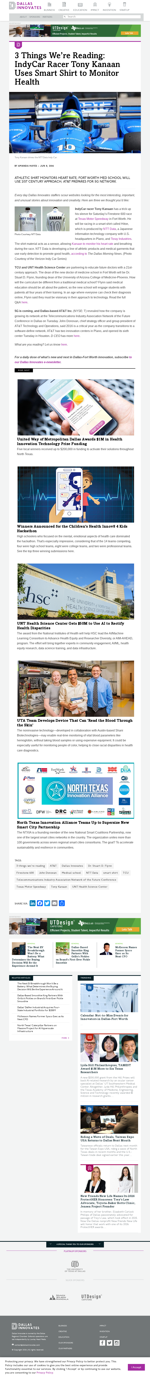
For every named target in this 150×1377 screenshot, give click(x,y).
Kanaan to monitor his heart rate (92, 243)
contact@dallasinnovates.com (27, 1345)
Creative (64, 10)
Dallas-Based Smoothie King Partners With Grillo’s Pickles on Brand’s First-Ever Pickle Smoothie (40, 998)
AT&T (53, 865)
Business (49, 10)
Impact (95, 10)
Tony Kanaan (59, 886)
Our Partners (65, 1348)
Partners (47, 17)
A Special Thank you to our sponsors (75, 1244)
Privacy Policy (45, 1372)
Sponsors (34, 17)
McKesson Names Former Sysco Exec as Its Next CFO (40, 1018)
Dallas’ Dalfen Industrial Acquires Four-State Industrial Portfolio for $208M (38, 1009)
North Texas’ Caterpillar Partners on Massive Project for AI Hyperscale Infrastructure (37, 1028)
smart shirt (110, 872)
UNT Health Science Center (90, 886)
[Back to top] (138, 1356)
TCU (126, 872)
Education (80, 10)
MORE (64, 1038)
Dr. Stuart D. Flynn (100, 865)
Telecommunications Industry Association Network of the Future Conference (66, 879)
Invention (109, 10)
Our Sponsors (66, 1343)
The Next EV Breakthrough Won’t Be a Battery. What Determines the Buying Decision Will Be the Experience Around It (28, 956)
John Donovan (48, 872)
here (24, 302)
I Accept (136, 1367)
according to (79, 253)
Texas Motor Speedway (93, 218)
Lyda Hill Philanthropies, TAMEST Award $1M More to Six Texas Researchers (105, 1069)
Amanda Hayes (27, 166)
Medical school (71, 872)
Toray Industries (121, 238)
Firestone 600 (25, 872)
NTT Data (109, 228)
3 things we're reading (30, 865)
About (23, 17)
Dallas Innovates (72, 865)
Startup (124, 10)
